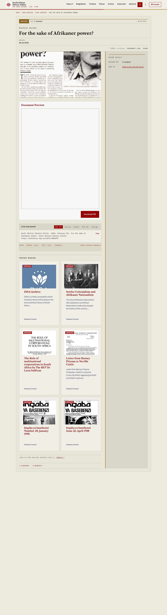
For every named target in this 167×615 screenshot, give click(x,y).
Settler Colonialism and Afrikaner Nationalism (80, 293)
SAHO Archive (27, 12)
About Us (132, 4)
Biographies (81, 4)
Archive (111, 4)
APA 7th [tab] (58, 227)
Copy (97, 233)
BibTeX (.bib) (32, 245)
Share (145, 48)
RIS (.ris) (46, 245)
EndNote (58, 245)
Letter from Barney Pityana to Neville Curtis (78, 361)
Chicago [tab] (95, 227)
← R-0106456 (24, 466)
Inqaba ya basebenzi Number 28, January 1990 (36, 430)
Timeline (92, 4)
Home (18, 12)
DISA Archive (41, 12)
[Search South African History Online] (140, 4)
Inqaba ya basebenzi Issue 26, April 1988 (78, 429)
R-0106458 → (38, 466)
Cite (117, 48)
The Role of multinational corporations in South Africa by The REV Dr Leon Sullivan (37, 364)
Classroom (121, 4)
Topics (69, 4)
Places (102, 4)
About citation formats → (91, 245)
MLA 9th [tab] (85, 227)
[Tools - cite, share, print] (145, 4)
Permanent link (134, 48)
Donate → (60, 457)
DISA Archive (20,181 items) (133, 67)
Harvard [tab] (68, 227)
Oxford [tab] (76, 227)
